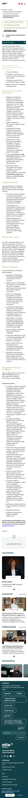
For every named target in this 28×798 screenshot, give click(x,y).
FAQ (3, 773)
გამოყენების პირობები (9, 779)
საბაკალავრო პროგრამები (11, 14)
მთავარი (4, 9)
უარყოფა (19, 795)
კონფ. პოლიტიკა (7, 782)
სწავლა (10, 9)
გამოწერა (21, 737)
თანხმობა (10, 795)
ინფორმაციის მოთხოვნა (9, 784)
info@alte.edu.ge (6, 769)
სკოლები (5, 776)
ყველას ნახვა (22, 594)
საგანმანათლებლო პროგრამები (12, 12)
